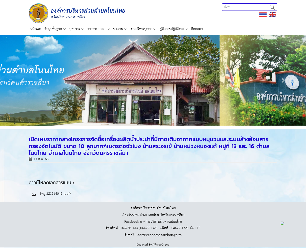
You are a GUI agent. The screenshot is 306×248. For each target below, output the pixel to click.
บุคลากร (74, 29)
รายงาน (118, 29)
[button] (23, 80)
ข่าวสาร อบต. (97, 29)
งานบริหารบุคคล (141, 29)
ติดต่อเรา (197, 29)
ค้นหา (272, 7)
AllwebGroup (161, 245)
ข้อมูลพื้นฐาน (53, 29)
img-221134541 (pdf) (55, 194)
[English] (272, 14)
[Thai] (263, 14)
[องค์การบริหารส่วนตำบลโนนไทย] (77, 13)
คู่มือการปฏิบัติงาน (172, 29)
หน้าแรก (35, 29)
